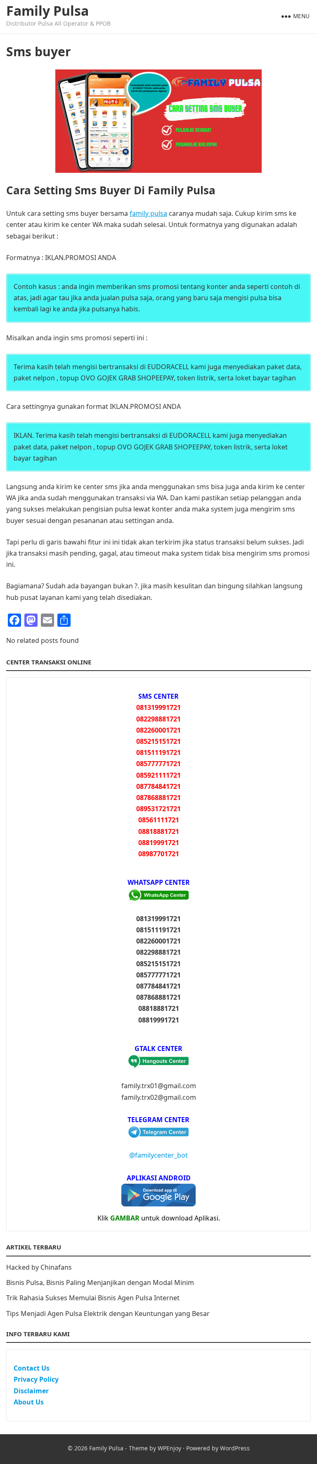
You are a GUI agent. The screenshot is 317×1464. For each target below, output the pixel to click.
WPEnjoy (169, 1448)
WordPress (235, 1448)
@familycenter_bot (158, 1155)
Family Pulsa (47, 10)
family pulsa (148, 213)
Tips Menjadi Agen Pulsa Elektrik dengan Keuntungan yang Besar (108, 1313)
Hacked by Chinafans (39, 1267)
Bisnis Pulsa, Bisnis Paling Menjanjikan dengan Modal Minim (100, 1282)
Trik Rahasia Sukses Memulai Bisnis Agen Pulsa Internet (93, 1297)
